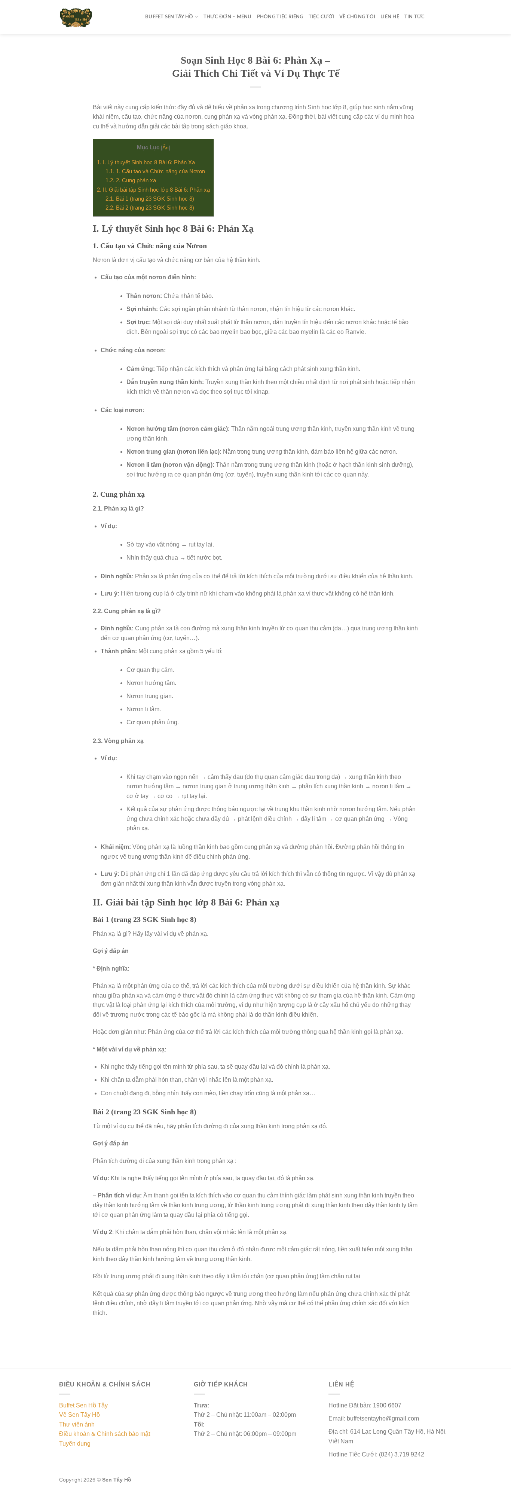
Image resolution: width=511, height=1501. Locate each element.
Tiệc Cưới (321, 17)
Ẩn (165, 147)
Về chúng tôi (357, 17)
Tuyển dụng (75, 1443)
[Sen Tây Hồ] (96, 17)
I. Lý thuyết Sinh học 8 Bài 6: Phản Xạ (146, 162)
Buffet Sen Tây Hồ (169, 17)
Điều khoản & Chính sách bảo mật (104, 1434)
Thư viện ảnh (77, 1424)
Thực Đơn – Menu (228, 17)
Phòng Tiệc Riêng (280, 17)
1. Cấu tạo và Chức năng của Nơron (155, 171)
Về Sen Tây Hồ (79, 1415)
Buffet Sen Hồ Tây (83, 1405)
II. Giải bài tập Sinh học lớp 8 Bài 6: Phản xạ (153, 189)
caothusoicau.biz (185, 1497)
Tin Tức (414, 17)
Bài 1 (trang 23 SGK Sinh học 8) (149, 198)
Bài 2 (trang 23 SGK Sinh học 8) (149, 207)
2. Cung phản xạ (130, 180)
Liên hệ (389, 17)
